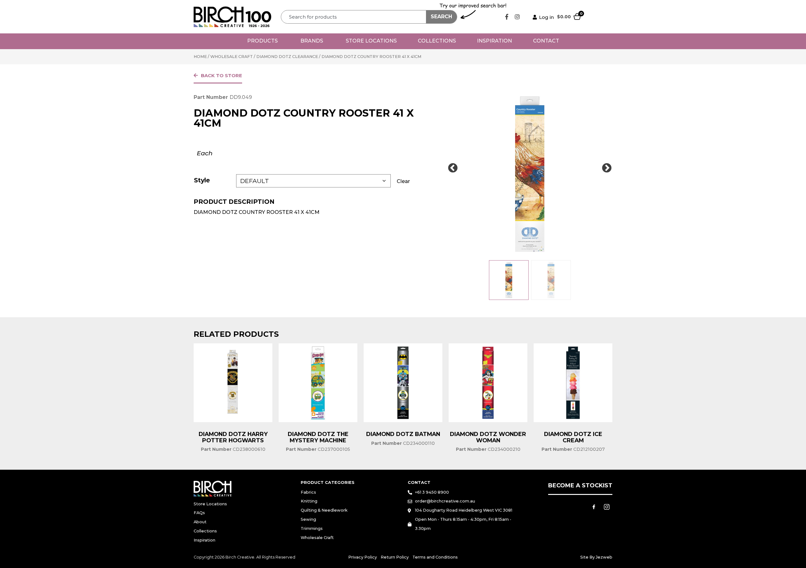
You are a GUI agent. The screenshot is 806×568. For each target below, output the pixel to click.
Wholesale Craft (231, 56)
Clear (403, 181)
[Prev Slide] (452, 168)
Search (441, 17)
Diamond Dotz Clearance (287, 56)
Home (200, 56)
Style (202, 180)
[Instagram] (517, 17)
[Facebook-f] (507, 17)
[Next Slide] (606, 168)
